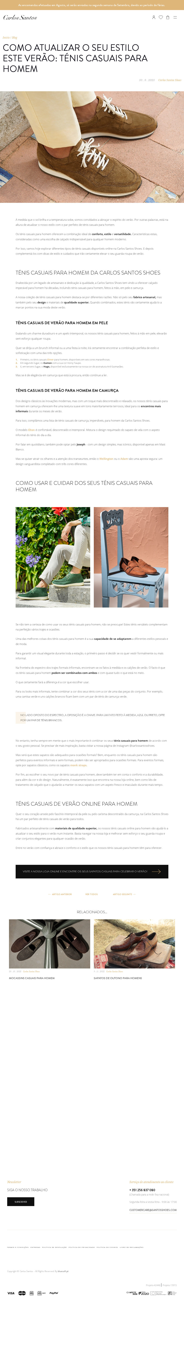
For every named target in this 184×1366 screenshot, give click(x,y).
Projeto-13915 (170, 1285)
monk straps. (78, 765)
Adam (124, 458)
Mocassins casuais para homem (32, 978)
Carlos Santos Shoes (169, 80)
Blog (14, 37)
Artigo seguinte (122, 894)
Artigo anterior (62, 894)
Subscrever (21, 1201)
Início (6, 37)
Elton (31, 430)
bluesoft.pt (63, 1271)
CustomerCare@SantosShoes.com (153, 1210)
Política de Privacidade (82, 1247)
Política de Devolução (54, 1247)
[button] (151, 1293)
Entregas (35, 1247)
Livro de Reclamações (132, 1247)
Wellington (106, 458)
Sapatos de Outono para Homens (118, 978)
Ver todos (91, 894)
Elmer (50, 359)
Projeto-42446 (153, 1285)
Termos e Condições (18, 1247)
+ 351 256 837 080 (142, 1190)
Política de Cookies (107, 1247)
